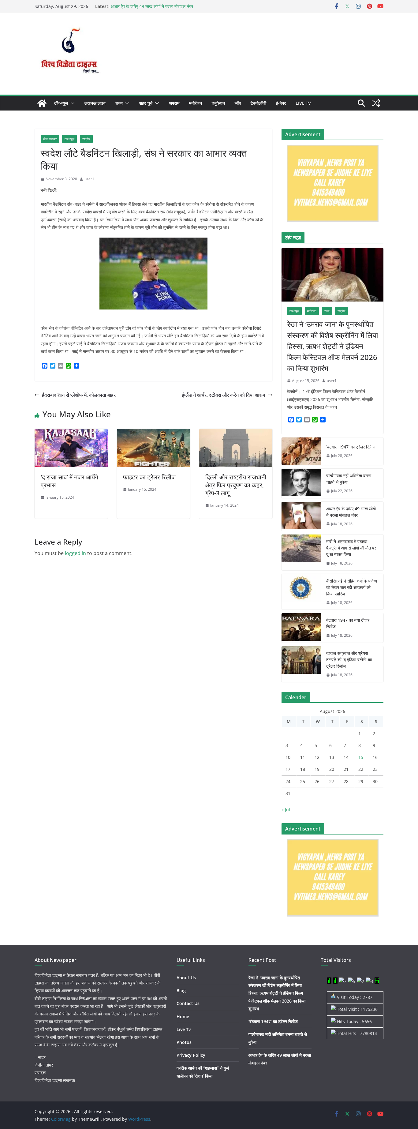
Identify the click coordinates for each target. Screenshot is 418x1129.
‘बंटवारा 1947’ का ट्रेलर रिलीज (350, 447)
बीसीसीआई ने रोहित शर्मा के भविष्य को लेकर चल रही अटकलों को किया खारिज (351, 587)
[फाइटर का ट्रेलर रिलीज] (153, 433)
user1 (89, 179)
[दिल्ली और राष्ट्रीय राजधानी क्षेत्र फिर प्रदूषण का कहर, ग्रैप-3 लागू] (235, 433)
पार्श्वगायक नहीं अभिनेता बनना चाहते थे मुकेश (348, 479)
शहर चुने (145, 103)
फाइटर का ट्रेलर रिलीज (149, 477)
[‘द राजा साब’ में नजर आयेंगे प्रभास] (71, 433)
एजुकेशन (218, 103)
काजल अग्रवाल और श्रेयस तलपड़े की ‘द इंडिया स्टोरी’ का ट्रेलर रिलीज (349, 659)
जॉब (238, 103)
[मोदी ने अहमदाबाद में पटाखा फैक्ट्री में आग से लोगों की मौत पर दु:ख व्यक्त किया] (301, 552)
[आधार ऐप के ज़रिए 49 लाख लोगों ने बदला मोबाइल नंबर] (301, 516)
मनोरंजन (195, 103)
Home (183, 1016)
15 (360, 757)
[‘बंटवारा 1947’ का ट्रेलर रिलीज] (301, 451)
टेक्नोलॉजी (258, 103)
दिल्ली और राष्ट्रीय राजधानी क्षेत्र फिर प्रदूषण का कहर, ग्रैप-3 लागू (235, 485)
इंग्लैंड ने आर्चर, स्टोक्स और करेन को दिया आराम (223, 395)
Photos (184, 1042)
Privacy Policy (191, 1055)
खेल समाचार (50, 139)
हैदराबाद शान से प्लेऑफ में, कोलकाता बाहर (79, 395)
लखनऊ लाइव (95, 103)
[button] (71, 103)
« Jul (286, 809)
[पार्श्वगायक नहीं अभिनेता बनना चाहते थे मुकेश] (301, 483)
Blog (181, 990)
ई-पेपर (281, 103)
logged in (75, 553)
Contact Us (188, 1003)
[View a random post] (376, 103)
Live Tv (303, 103)
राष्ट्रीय (86, 139)
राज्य (119, 103)
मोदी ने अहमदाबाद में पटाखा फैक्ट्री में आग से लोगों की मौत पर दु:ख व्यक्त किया (351, 547)
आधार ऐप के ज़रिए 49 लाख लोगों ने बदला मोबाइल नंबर (152, 6)
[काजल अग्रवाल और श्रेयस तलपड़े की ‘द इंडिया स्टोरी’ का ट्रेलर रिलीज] (301, 664)
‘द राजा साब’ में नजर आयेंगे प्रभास (69, 481)
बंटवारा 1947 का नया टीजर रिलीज (347, 623)
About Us (186, 978)
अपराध (174, 103)
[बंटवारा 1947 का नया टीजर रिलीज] (301, 628)
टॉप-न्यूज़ (61, 103)
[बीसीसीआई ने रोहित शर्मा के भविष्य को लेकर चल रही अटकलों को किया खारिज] (301, 592)
